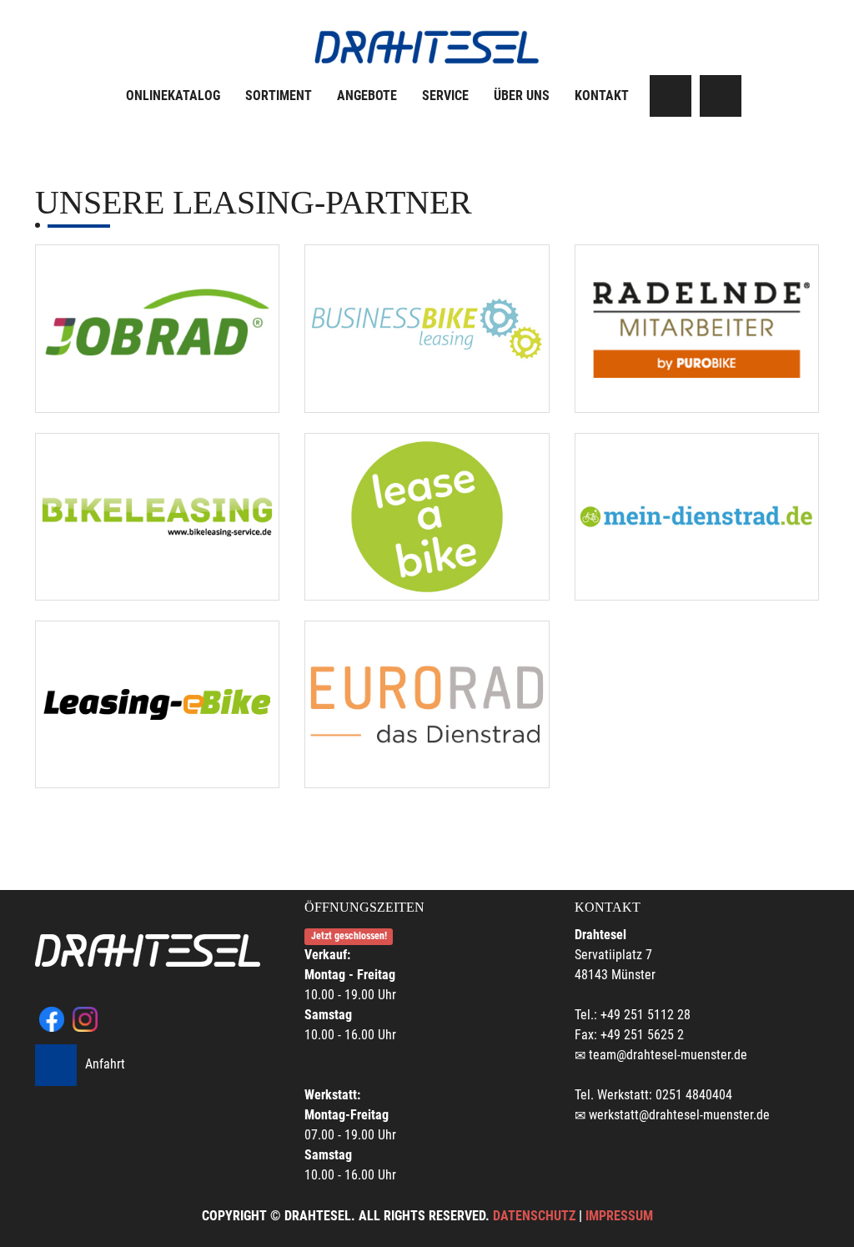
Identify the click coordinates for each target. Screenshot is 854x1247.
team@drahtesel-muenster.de (668, 1055)
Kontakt (602, 95)
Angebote (367, 95)
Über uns (522, 95)
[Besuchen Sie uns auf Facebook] (670, 96)
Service (445, 95)
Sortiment (278, 95)
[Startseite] (427, 47)
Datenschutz (534, 1216)
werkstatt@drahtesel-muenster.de (679, 1115)
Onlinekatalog (173, 95)
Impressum (619, 1216)
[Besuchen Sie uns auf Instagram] (720, 96)
